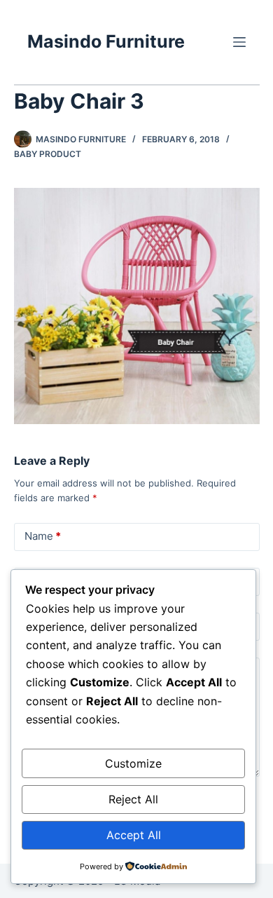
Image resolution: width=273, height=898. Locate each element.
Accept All (133, 835)
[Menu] (239, 42)
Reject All (133, 799)
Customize (133, 763)
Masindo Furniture (106, 41)
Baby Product (47, 154)
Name (42, 536)
